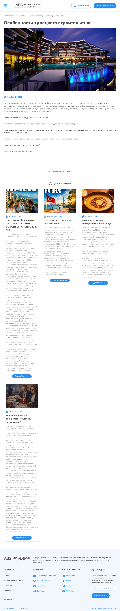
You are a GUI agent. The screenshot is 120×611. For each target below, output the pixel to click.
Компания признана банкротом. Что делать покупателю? (18, 419)
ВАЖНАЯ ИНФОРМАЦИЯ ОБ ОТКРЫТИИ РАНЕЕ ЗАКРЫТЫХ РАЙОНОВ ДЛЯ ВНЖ (21, 225)
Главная (8, 16)
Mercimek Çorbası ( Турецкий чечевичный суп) (97, 222)
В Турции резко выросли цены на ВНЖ (57, 222)
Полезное (19, 16)
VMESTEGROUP (109, 608)
